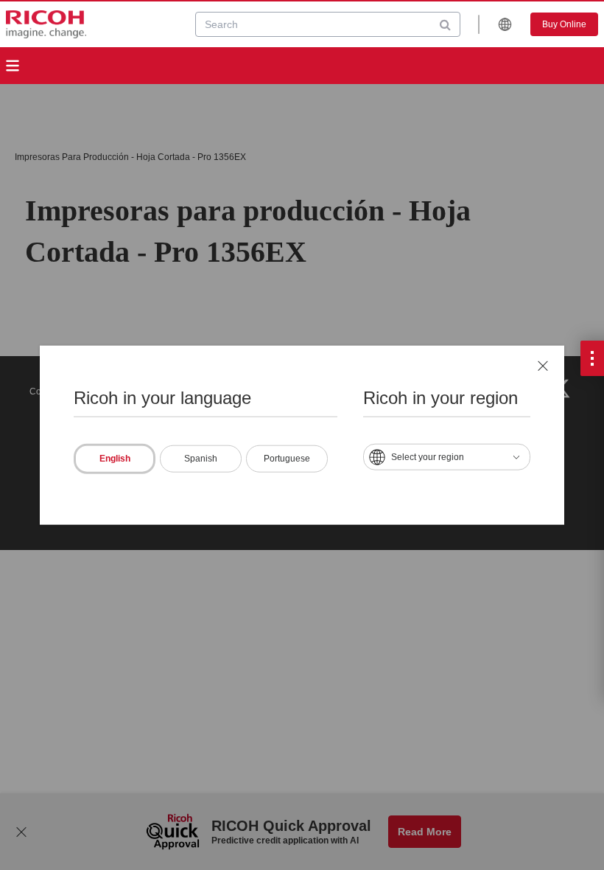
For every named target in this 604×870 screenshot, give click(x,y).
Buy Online (564, 24)
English (114, 458)
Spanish (200, 458)
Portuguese (287, 458)
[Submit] (445, 24)
